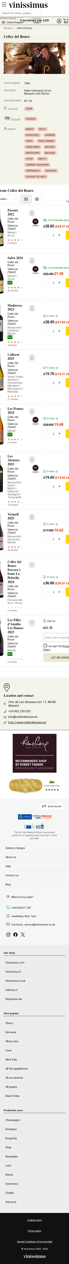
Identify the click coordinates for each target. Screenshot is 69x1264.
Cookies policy (34, 1220)
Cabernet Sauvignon (37, 165)
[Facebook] (16, 935)
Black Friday (13, 1095)
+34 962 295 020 (19, 711)
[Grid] (37, 199)
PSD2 (27, 817)
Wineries (8, 28)
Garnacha (50, 171)
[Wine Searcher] (34, 785)
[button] (59, 21)
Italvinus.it (12, 989)
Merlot (42, 159)
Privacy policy (34, 1231)
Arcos (42, 129)
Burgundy (11, 1138)
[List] (26, 199)
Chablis (10, 1192)
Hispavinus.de (14, 999)
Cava (8, 1050)
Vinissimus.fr (13, 971)
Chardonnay (33, 147)
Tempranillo (33, 171)
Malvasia (50, 153)
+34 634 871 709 (21, 907)
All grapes (11, 1086)
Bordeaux (11, 1129)
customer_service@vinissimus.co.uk (33, 924)
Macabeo (50, 147)
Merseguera (32, 153)
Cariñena (50, 135)
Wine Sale (11, 1059)
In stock (52, 316)
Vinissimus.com (15, 962)
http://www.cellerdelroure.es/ (27, 722)
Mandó (29, 129)
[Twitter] (23, 935)
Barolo (9, 1174)
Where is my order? (22, 897)
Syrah (29, 159)
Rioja (8, 1147)
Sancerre (11, 1201)
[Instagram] (9, 935)
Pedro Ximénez (46, 141)
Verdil (29, 141)
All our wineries (14, 1077)
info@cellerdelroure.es (23, 717)
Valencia (30, 119)
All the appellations (17, 1068)
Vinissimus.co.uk (15, 980)
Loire (8, 1165)
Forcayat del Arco (36, 176)
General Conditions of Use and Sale (34, 1241)
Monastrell (32, 135)
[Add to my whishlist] (32, 623)
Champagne (13, 1120)
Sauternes (12, 1183)
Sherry (9, 1023)
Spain (29, 109)
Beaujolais (12, 1156)
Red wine (11, 1032)
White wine (12, 1041)
